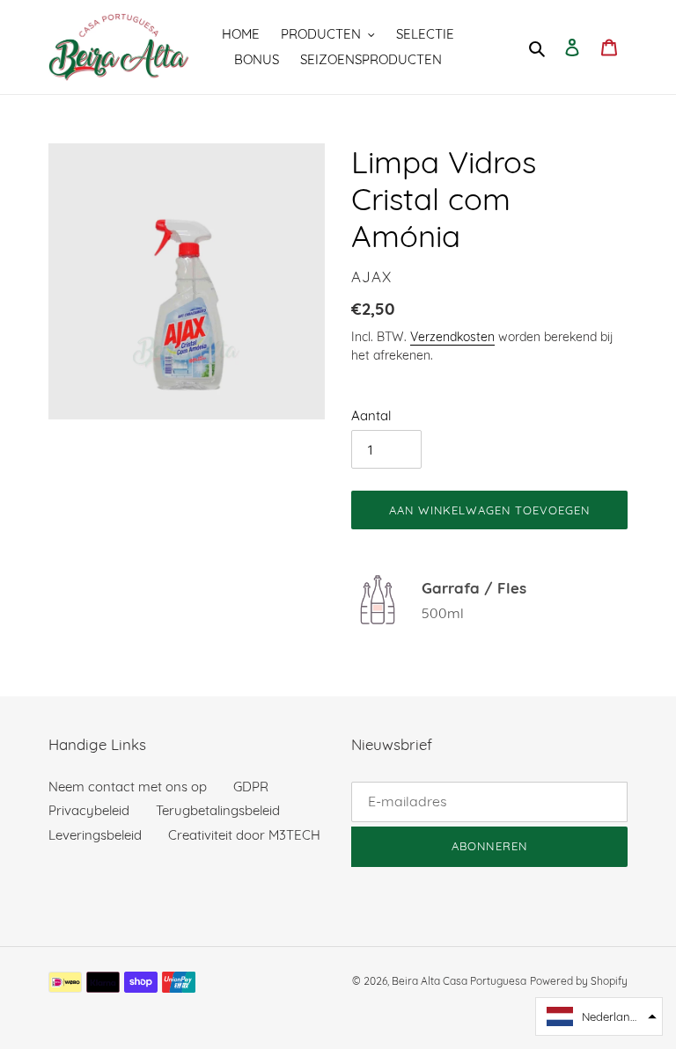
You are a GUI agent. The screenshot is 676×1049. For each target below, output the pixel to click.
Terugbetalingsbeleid (218, 810)
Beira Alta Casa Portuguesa (459, 980)
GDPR (250, 786)
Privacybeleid (88, 810)
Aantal (371, 415)
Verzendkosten (452, 336)
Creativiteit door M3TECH (244, 835)
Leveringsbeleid (95, 835)
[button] (599, 1016)
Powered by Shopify (579, 980)
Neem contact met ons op (127, 786)
